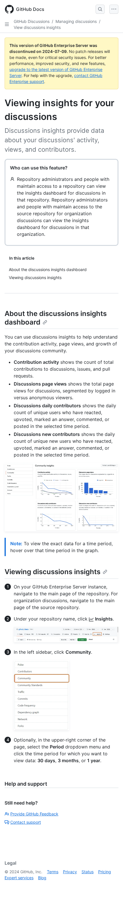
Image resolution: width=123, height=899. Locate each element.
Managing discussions (76, 21)
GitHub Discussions (31, 21)
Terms (52, 871)
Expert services (19, 877)
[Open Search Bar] (100, 9)
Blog (42, 877)
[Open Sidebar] (6, 24)
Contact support (25, 822)
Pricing (104, 871)
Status (88, 871)
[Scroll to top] (110, 886)
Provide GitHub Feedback (34, 813)
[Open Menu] (113, 9)
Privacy (70, 871)
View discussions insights (37, 27)
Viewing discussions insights (52, 572)
